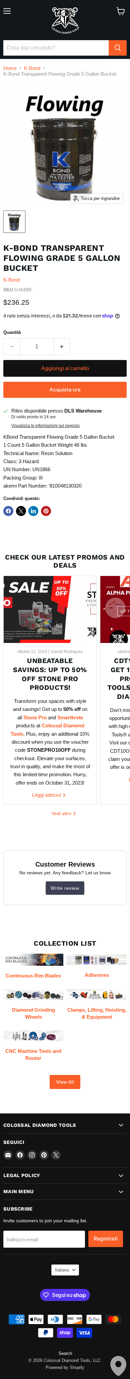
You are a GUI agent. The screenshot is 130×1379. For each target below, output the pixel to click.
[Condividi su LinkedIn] (33, 511)
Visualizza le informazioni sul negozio (45, 425)
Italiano (62, 1270)
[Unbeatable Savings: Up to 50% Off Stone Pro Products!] (50, 609)
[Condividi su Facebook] (8, 511)
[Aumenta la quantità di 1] (62, 346)
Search (65, 1353)
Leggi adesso (47, 795)
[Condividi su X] (21, 511)
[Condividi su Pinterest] (46, 511)
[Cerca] (118, 48)
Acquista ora (65, 389)
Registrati (106, 1238)
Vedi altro (62, 813)
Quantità (12, 332)
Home (10, 68)
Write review (65, 888)
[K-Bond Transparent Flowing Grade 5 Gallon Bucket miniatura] (14, 221)
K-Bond (32, 68)
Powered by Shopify (65, 1367)
